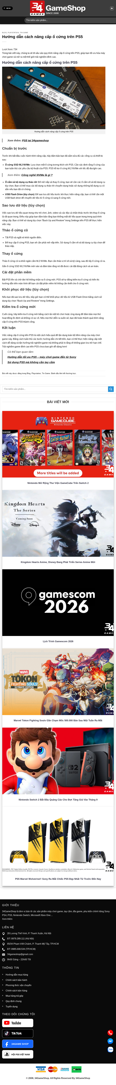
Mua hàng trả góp (14, 996)
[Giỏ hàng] (112, 8)
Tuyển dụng (12, 1006)
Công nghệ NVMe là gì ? (37, 175)
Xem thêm (7, 919)
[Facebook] (17, 1043)
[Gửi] (111, 389)
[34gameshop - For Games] (58, 8)
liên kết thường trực (67, 373)
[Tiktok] (17, 1033)
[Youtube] (17, 1023)
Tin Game (24, 32)
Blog (4, 32)
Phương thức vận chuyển (18, 985)
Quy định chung (14, 1001)
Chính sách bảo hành (16, 980)
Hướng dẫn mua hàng (17, 974)
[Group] (17, 1054)
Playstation (13, 32)
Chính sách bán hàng (16, 990)
